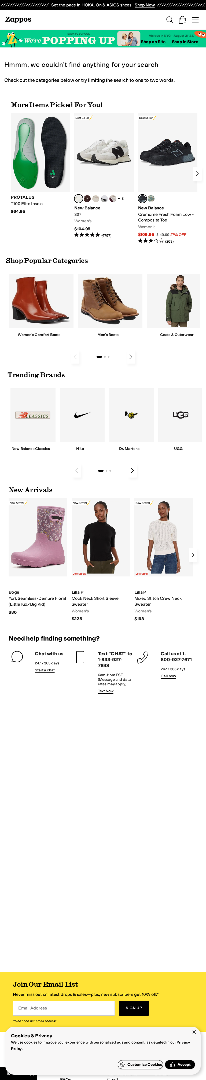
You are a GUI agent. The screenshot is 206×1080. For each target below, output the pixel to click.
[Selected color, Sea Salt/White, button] (78, 198)
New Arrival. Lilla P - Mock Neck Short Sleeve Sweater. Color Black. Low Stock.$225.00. (101, 560)
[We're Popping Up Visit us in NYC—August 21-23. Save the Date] (103, 39)
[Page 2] (105, 357)
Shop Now (145, 5)
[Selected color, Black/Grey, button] (142, 198)
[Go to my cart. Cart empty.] (182, 19)
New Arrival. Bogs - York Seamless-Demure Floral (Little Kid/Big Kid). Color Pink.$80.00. (38, 556)
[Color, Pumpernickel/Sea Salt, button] (87, 198)
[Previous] (75, 357)
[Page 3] (108, 357)
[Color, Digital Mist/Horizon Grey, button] (104, 198)
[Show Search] (169, 19)
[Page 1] (99, 357)
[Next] (197, 174)
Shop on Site (153, 41)
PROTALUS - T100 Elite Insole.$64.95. (40, 163)
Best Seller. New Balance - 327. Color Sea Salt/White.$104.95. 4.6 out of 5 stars (104, 175)
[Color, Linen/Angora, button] (95, 198)
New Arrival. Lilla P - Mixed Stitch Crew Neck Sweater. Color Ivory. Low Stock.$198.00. (163, 560)
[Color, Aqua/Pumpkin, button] (151, 198)
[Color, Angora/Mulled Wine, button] (113, 198)
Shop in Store (185, 41)
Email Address (32, 1008)
